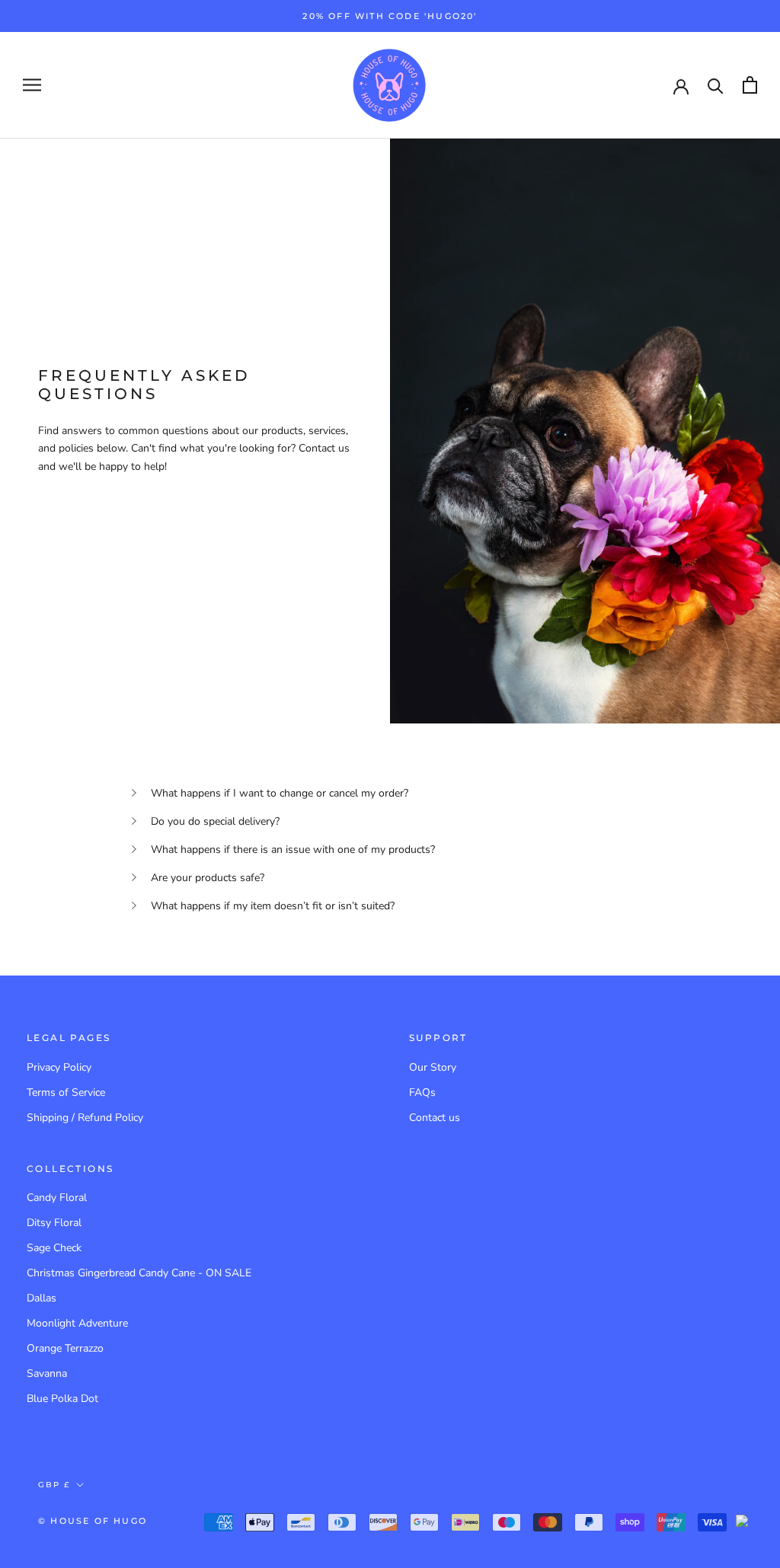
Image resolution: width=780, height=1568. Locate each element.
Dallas (41, 1298)
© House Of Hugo (92, 1520)
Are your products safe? (207, 877)
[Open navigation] (32, 84)
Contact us (434, 1117)
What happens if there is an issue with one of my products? (293, 849)
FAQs (422, 1092)
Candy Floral (57, 1197)
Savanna (47, 1373)
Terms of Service (66, 1092)
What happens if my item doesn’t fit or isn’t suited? (273, 906)
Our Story (432, 1067)
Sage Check (54, 1248)
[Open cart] (750, 85)
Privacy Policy (59, 1067)
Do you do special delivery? (215, 821)
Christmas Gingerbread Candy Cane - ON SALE (139, 1273)
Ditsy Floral (54, 1222)
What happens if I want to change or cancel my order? (279, 793)
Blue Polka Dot (62, 1398)
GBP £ (54, 1485)
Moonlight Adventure (77, 1323)
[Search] (716, 85)
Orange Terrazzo (65, 1348)
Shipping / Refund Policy (85, 1117)
